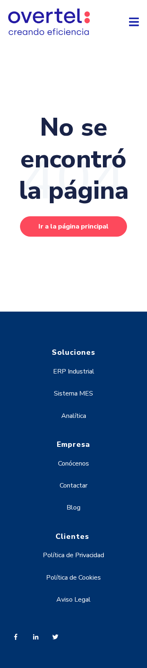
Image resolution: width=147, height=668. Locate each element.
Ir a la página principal (73, 226)
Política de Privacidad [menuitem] (73, 555)
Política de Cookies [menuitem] (73, 577)
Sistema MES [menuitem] (73, 393)
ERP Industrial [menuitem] (73, 371)
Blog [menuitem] (73, 507)
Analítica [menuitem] (73, 415)
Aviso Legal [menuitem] (73, 599)
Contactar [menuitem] (73, 485)
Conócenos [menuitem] (73, 463)
